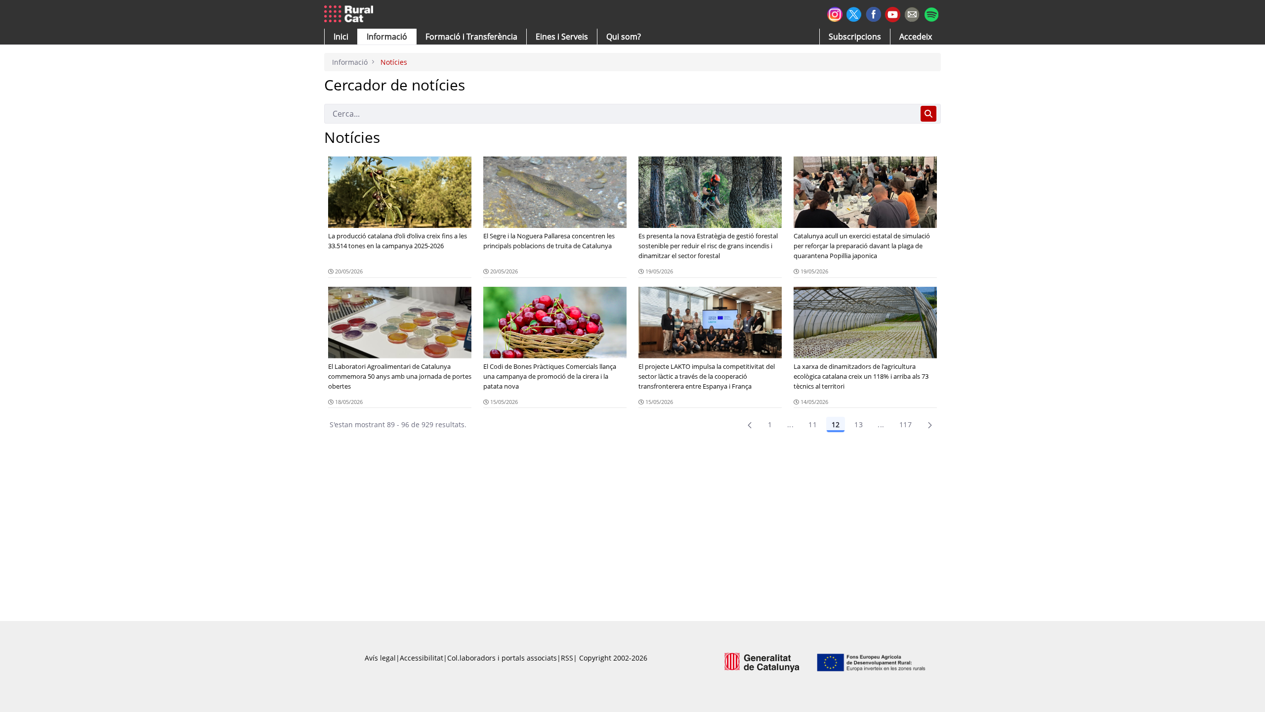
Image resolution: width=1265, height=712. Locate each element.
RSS (567, 658)
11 (812, 424)
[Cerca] (928, 114)
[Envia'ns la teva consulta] (912, 13)
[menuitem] (471, 36)
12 (836, 424)
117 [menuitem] (905, 424)
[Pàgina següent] (930, 425)
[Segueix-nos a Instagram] (835, 13)
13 (858, 424)
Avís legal (380, 658)
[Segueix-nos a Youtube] (892, 13)
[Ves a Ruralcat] (350, 14)
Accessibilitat (421, 658)
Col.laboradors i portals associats (502, 658)
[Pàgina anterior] (750, 425)
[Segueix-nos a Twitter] (854, 13)
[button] (341, 36)
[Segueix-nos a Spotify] (931, 13)
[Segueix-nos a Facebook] (873, 13)
